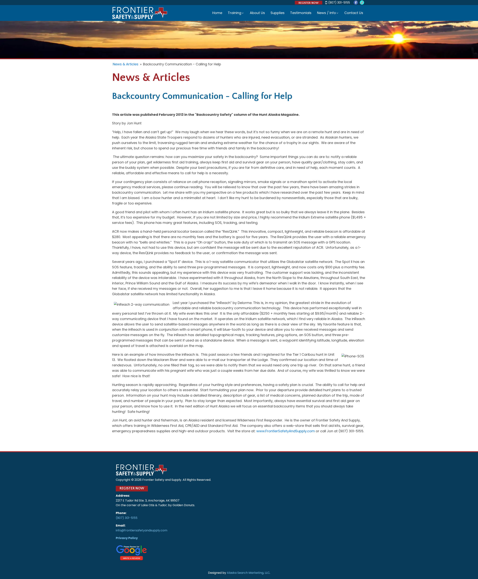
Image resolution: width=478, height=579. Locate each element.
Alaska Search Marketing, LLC (248, 573)
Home (217, 12)
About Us (257, 12)
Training (234, 12)
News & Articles (125, 64)
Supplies (278, 12)
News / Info (326, 12)
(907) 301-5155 (339, 2)
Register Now (309, 2)
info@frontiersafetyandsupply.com (141, 530)
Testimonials (300, 12)
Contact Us (353, 12)
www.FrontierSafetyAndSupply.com (285, 431)
